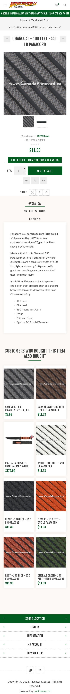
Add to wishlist (26, 180)
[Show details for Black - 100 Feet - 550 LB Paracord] (19, 496)
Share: (23, 192)
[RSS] (40, 670)
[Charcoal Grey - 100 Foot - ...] (63, 39)
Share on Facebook (39, 192)
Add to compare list (35, 180)
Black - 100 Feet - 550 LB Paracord (18, 521)
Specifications (35, 211)
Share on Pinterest (46, 192)
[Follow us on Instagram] (30, 670)
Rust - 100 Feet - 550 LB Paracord (17, 577)
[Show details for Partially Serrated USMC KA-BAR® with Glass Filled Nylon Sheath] (19, 440)
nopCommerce (42, 690)
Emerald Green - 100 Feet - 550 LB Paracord (51, 577)
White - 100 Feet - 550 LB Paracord (51, 464)
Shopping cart (58, 3)
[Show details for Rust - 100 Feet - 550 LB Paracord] (19, 552)
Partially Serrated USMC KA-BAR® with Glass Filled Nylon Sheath (16, 467)
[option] (28, 121)
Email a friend (43, 180)
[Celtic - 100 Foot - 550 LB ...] (7, 39)
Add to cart (45, 170)
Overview (34, 203)
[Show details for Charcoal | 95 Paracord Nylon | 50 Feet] (19, 383)
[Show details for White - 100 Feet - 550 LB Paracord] (51, 440)
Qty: (9, 170)
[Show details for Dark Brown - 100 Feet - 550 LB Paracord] (51, 383)
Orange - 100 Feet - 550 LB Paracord (49, 521)
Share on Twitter (32, 192)
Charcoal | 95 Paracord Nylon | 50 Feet (17, 410)
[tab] (35, 203)
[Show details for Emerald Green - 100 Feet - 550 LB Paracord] (51, 552)
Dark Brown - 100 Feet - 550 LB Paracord (51, 408)
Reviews (35, 219)
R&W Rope (43, 135)
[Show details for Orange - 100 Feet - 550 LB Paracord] (51, 496)
